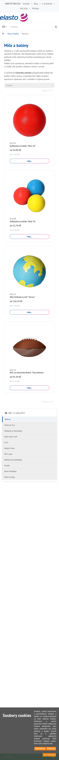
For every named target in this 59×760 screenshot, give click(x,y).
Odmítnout (40, 748)
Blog (36, 3)
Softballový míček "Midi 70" (23, 221)
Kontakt (26, 3)
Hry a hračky (16, 413)
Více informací (49, 755)
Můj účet (24, 8)
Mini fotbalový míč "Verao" (22, 297)
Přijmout (51, 748)
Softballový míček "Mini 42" (23, 145)
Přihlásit (35, 8)
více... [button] (29, 161)
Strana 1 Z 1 (47, 90)
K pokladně (47, 3)
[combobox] (29, 85)
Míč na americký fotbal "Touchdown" (27, 372)
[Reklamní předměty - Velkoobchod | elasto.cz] (14, 17)
